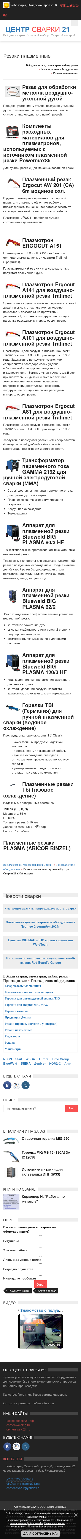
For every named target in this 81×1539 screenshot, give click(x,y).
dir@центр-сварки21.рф (23, 1483)
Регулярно (11, 1241)
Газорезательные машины (23, 986)
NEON (7, 1059)
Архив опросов (47, 1291)
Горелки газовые (16, 1011)
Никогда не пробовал (19, 1278)
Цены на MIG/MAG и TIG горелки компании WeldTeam (40, 942)
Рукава (10, 1042)
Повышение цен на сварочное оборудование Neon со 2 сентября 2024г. (40, 924)
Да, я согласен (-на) (40, 1533)
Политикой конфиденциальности (45, 1526)
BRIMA (26, 1063)
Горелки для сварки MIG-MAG (26, 1004)
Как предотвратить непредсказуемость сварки (40, 908)
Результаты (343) (19, 1291)
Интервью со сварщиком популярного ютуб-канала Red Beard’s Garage (40, 960)
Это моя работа (15, 1250)
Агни (67, 1063)
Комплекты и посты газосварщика (29, 992)
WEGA (30, 1059)
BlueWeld (10, 1063)
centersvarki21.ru (18, 1429)
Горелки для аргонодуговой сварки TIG (32, 998)
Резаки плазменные (18, 1030)
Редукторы (12, 1036)
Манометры (13, 1049)
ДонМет (40, 1063)
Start (18, 1059)
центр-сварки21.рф (20, 1420)
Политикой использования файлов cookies (39, 1522)
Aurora (43, 1059)
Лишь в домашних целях (22, 1259)
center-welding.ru (18, 1425)
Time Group (60, 1059)
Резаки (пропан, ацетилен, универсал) (31, 1023)
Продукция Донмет (18, 1017)
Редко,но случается (18, 1269)
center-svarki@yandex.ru (23, 1488)
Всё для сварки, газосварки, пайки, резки (27, 864)
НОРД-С (55, 1063)
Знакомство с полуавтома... (47, 1310)
